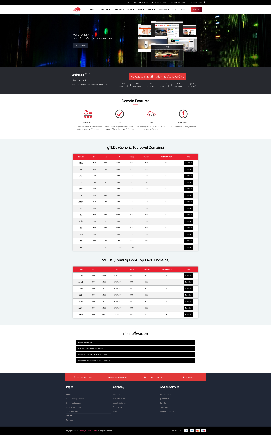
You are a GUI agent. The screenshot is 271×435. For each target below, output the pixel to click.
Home (92, 9)
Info (181, 9)
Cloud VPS (118, 9)
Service (150, 9)
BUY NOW (188, 163)
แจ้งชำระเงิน (162, 9)
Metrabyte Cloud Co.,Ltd (88, 430)
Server (129, 9)
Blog (174, 9)
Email (140, 9)
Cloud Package (103, 9)
